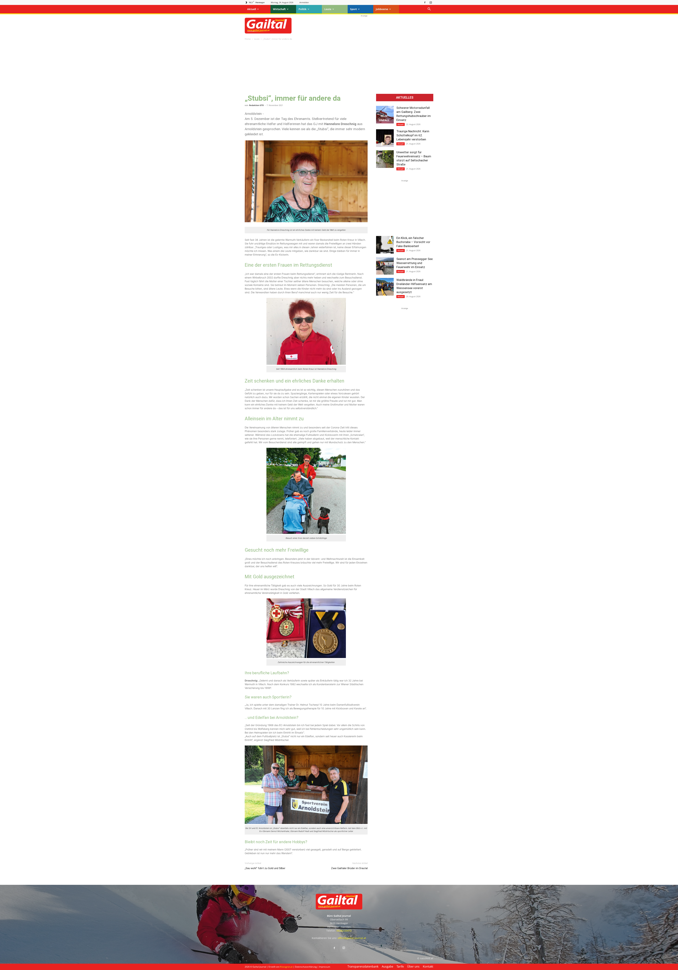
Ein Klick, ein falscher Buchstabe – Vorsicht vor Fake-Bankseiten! (413, 242)
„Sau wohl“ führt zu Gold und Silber (265, 868)
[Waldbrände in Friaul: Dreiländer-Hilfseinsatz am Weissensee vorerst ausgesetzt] (385, 287)
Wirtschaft (279, 9)
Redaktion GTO (256, 105)
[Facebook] (424, 2)
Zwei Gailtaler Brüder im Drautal (349, 868)
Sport (353, 9)
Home (248, 38)
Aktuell (251, 9)
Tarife (400, 966)
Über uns (413, 966)
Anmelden (304, 2)
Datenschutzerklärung (306, 966)
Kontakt (428, 966)
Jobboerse (382, 9)
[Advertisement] (364, 26)
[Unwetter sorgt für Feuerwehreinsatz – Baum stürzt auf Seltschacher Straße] (385, 159)
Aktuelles (404, 97)
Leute (327, 9)
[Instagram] (430, 2)
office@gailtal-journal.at (352, 938)
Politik (303, 9)
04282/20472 (344, 930)
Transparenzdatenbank (362, 966)
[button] (429, 9)
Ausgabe (387, 966)
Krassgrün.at (286, 966)
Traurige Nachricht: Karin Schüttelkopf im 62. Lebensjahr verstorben (412, 135)
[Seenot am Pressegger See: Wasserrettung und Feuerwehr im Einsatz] (385, 266)
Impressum (324, 966)
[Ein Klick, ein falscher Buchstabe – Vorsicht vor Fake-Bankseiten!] (385, 245)
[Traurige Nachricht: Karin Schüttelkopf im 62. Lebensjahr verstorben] (385, 138)
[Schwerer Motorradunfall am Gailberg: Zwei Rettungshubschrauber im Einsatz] (385, 114)
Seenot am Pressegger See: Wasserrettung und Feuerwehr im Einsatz (414, 263)
